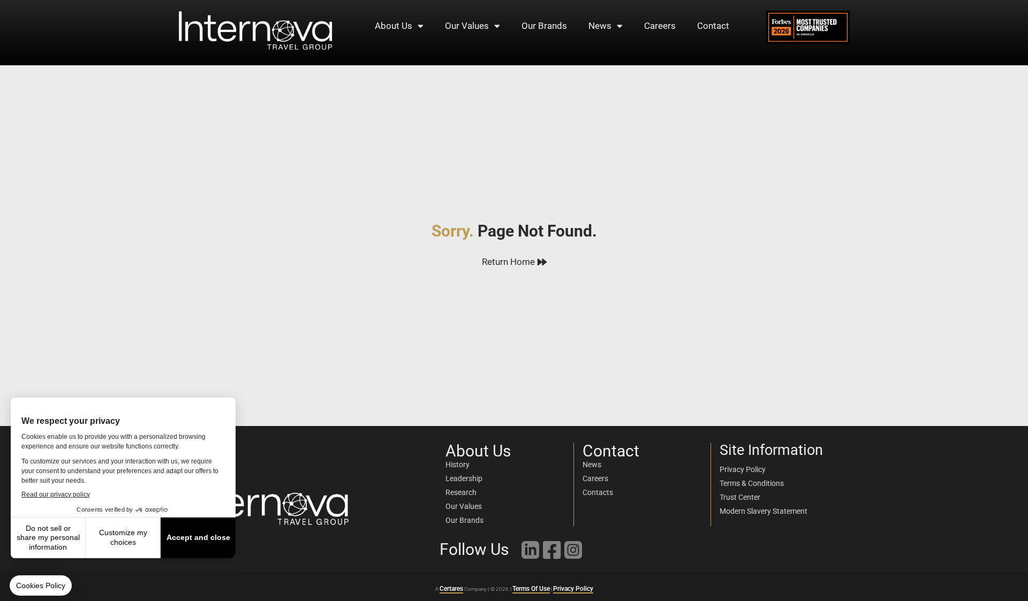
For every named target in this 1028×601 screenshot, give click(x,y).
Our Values (467, 25)
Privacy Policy (573, 588)
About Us (393, 25)
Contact (713, 25)
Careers (660, 25)
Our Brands (544, 25)
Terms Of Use (531, 588)
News (599, 25)
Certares (451, 588)
